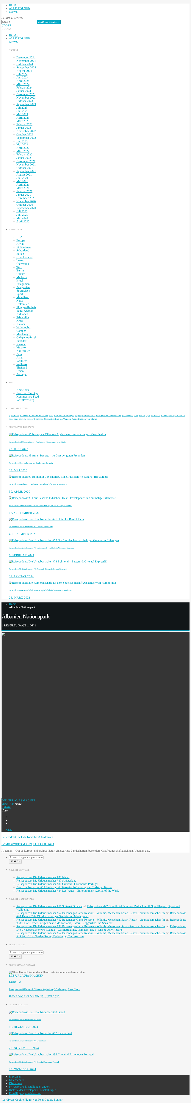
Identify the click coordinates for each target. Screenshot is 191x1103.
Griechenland (24, 257)
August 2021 (24, 174)
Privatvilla (22, 317)
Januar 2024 (23, 91)
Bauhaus (24, 415)
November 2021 (26, 164)
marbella (165, 415)
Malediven (22, 297)
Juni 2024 (22, 77)
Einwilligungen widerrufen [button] (25, 1093)
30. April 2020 (19, 491)
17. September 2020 (24, 512)
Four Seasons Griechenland (108, 415)
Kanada (21, 324)
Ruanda (21, 344)
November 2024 (26, 60)
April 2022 (22, 147)
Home (13, 5)
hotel (136, 415)
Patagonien (23, 284)
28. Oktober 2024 (22, 1069)
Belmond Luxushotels (38, 415)
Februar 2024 (24, 87)
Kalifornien (23, 351)
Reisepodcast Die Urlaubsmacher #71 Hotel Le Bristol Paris (31, 527)
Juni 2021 (22, 178)
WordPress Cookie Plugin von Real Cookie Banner (31, 1099)
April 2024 (22, 81)
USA (19, 237)
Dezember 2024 (25, 57)
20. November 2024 (24, 1048)
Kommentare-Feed (27, 396)
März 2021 (22, 188)
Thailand (21, 367)
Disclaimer (15, 1083)
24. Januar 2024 (21, 576)
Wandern (67, 419)
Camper (21, 330)
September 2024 (26, 67)
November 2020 (26, 201)
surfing (55, 419)
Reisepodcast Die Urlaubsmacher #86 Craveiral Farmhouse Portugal (57, 884)
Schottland (22, 250)
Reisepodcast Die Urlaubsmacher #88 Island (42, 877)
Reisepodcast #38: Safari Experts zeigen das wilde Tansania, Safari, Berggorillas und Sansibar (101, 921)
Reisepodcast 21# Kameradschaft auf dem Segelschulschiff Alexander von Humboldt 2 (40, 590)
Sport (19, 294)
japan (147, 415)
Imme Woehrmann (16, 844)
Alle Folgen (19, 8)
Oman (20, 371)
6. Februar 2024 (21, 555)
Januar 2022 (23, 158)
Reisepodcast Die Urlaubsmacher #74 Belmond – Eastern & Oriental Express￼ (38, 569)
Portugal (21, 374)
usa (61, 419)
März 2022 (22, 151)
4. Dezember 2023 (23, 534)
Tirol (19, 267)
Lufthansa (155, 415)
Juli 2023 (21, 107)
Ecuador (21, 341)
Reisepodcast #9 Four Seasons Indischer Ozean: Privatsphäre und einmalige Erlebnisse (40, 505)
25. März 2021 (19, 597)
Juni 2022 (22, 141)
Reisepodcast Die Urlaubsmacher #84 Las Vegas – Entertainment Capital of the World (67, 890)
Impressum (15, 1076)
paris (11, 419)
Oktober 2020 (24, 204)
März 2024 (22, 84)
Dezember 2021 (25, 161)
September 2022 (26, 137)
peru (16, 419)
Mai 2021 (22, 181)
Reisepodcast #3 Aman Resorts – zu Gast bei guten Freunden (31, 463)
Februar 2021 (24, 191)
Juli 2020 (21, 211)
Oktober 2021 (24, 168)
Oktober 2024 (24, 64)
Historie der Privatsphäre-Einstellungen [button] (32, 1090)
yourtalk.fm (91, 419)
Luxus (20, 260)
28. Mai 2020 (18, 470)
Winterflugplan (79, 419)
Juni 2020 (22, 214)
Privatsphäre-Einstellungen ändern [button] (29, 1086)
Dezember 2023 (25, 94)
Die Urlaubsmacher (18, 800)
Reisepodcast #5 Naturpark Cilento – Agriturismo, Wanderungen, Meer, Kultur (37, 442)
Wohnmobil (23, 327)
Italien (20, 253)
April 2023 (22, 117)
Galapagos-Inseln (26, 337)
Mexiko (21, 347)
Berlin (20, 270)
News (13, 11)
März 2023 (22, 121)
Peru (19, 354)
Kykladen (22, 314)
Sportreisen (23, 290)
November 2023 (26, 97)
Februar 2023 (24, 124)
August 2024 (24, 71)
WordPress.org (25, 400)
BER (51, 415)
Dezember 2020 (25, 198)
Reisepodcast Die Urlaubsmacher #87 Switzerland (46, 880)
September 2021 (26, 171)
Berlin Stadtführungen (64, 415)
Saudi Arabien (24, 310)
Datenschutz (16, 1080)
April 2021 (22, 184)
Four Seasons (89, 415)
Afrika (20, 243)
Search (48, 21)
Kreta (19, 320)
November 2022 (26, 131)
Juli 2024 (21, 74)
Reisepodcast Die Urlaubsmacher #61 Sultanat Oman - (49, 906)
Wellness (21, 361)
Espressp (79, 415)
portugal (22, 419)
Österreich (22, 264)
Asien (19, 357)
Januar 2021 (23, 194)
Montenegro (23, 334)
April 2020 (22, 221)
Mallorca (21, 277)
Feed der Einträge (27, 393)
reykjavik (31, 419)
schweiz (39, 419)
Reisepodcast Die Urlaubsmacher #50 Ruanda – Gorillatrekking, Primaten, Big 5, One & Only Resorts (101, 928)
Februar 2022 (24, 154)
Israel (19, 280)
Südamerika (23, 247)
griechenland (127, 415)
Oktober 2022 (24, 134)
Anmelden (22, 390)
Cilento (20, 274)
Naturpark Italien (177, 415)
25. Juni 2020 (18, 449)
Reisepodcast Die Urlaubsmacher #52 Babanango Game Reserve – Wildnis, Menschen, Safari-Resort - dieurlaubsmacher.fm (90, 913)
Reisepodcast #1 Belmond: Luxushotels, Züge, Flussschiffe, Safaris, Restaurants (38, 484)
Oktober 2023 (24, 101)
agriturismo (14, 415)
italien (142, 415)
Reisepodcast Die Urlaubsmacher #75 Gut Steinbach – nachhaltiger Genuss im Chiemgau (41, 548)
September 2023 (26, 104)
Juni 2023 (22, 111)
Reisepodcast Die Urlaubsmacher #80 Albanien (27, 837)
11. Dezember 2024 (23, 1027)
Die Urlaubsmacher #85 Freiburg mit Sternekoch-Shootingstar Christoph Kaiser (64, 887)
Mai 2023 (22, 114)
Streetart (48, 419)
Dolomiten (22, 304)
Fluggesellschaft (26, 307)
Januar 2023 (23, 127)
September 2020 (26, 208)
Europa (20, 240)
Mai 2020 (22, 218)
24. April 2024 (43, 844)
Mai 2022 (22, 144)
